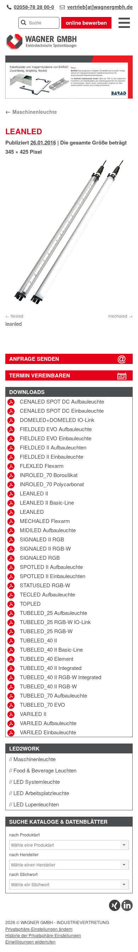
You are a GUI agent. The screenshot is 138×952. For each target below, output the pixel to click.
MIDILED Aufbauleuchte (48, 530)
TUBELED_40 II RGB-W (48, 686)
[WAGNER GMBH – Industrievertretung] (40, 49)
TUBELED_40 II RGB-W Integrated (60, 677)
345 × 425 (16, 151)
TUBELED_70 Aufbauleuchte (53, 695)
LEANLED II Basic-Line (47, 502)
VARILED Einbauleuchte (48, 732)
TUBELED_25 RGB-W (46, 631)
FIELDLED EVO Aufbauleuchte (56, 429)
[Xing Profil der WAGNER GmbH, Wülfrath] (114, 909)
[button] (124, 845)
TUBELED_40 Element (46, 658)
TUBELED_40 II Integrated (50, 667)
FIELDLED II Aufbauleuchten (53, 447)
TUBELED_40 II (38, 640)
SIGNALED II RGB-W (45, 548)
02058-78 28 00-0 (34, 6)
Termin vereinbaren (39, 375)
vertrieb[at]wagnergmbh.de (100, 6)
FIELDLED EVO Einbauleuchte (55, 438)
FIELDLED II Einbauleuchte (51, 456)
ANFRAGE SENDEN (34, 359)
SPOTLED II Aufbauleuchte (51, 566)
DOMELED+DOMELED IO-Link (57, 419)
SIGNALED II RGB (42, 539)
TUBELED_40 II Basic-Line (51, 649)
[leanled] (69, 235)
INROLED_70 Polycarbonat (52, 484)
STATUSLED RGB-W (45, 585)
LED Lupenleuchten (36, 804)
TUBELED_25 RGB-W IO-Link (55, 621)
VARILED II (33, 713)
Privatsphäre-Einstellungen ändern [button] (39, 929)
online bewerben (86, 23)
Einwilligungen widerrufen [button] (30, 942)
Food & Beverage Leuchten (44, 770)
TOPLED (30, 603)
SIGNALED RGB (40, 557)
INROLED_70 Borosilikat (48, 474)
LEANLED (32, 511)
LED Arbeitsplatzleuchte (41, 793)
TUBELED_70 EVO (42, 704)
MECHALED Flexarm (45, 520)
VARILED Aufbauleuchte (48, 723)
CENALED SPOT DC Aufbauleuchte (62, 401)
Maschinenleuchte (31, 111)
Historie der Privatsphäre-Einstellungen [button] (43, 935)
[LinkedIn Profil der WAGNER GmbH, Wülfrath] (127, 909)
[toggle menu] (124, 23)
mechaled (117, 316)
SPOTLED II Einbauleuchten (52, 576)
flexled (17, 316)
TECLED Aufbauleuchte (47, 594)
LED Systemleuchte (36, 781)
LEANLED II (34, 493)
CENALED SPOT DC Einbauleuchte (62, 410)
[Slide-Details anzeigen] (69, 97)
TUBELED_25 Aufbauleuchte (53, 612)
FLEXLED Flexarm (42, 465)
